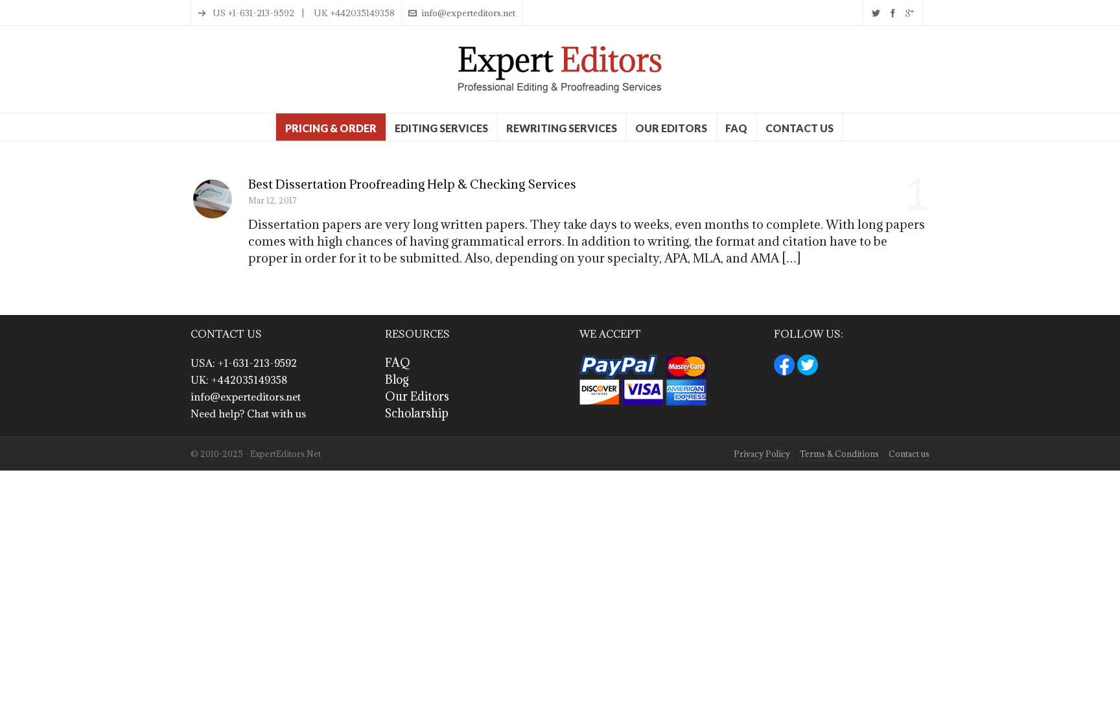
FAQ (397, 362)
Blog (397, 379)
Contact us (909, 454)
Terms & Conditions (839, 454)
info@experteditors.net (468, 13)
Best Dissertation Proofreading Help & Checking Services (412, 184)
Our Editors (417, 396)
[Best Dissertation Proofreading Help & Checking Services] (212, 199)
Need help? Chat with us (248, 413)
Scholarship (417, 413)
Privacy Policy (762, 454)
